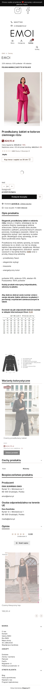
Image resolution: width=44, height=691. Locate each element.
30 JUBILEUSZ (7, 643)
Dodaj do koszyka (19, 197)
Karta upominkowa (9, 678)
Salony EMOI (6, 636)
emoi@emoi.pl (8, 496)
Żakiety (10, 53)
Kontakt (4, 634)
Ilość (3, 182)
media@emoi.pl (8, 519)
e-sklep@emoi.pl (20, 26)
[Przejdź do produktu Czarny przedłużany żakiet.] (22, 410)
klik (28, 252)
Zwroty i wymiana (8, 657)
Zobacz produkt (12, 453)
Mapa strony (6, 640)
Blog (3, 675)
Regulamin (6, 663)
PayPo (4, 661)
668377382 (18, 22)
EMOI (3, 53)
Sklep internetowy (19, 688)
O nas (4, 631)
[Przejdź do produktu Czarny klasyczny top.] (22, 577)
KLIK (31, 312)
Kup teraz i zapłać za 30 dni (16, 159)
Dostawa (5, 654)
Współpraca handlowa (10, 645)
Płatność (5, 659)
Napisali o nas (7, 680)
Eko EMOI (5, 638)
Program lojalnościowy (10, 682)
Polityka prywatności (10, 666)
